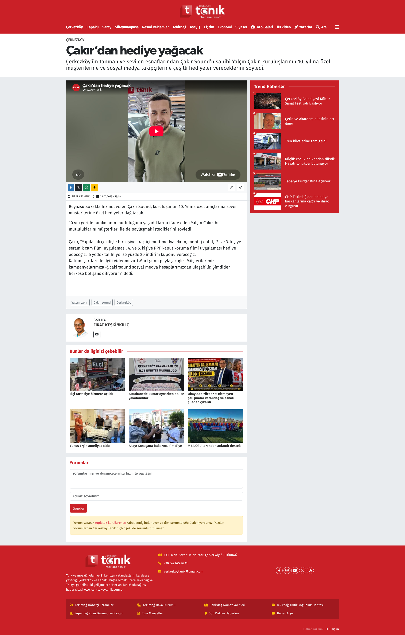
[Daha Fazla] (94, 187)
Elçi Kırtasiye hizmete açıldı (91, 394)
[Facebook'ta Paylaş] (71, 187)
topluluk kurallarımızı (111, 523)
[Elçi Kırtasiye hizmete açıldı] (97, 374)
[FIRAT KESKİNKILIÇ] (80, 327)
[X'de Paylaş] (78, 187)
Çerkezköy (74, 27)
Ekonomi (225, 27)
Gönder (79, 508)
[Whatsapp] (302, 570)
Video (286, 27)
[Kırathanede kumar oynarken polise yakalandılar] (156, 374)
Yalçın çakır (80, 302)
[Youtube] (294, 570)
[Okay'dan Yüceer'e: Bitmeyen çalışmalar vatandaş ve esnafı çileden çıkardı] (215, 374)
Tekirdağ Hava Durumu (159, 605)
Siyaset (241, 27)
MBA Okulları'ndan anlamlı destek (214, 446)
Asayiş (195, 27)
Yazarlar (305, 27)
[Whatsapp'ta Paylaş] (86, 187)
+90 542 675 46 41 (176, 563)
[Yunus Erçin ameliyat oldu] (97, 426)
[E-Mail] (96, 334)
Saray (106, 27)
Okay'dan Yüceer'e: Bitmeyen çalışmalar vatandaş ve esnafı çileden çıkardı (211, 398)
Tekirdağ (179, 27)
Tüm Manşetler (152, 613)
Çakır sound (102, 302)
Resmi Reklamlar (155, 27)
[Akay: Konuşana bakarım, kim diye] (156, 426)
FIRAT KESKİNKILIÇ (83, 196)
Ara (324, 27)
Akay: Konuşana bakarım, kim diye (155, 446)
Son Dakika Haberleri (224, 613)
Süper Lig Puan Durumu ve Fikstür (98, 613)
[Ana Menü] (337, 27)
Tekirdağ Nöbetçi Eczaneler (94, 605)
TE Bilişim (332, 629)
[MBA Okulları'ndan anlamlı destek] (215, 426)
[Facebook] (279, 570)
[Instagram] (287, 570)
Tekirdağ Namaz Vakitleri (227, 605)
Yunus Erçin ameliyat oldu (90, 446)
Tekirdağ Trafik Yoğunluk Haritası (300, 605)
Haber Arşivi (285, 613)
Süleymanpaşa (127, 27)
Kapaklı (92, 27)
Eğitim (209, 27)
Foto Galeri (264, 27)
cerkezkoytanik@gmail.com (183, 571)
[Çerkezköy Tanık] (202, 11)
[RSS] (310, 570)
